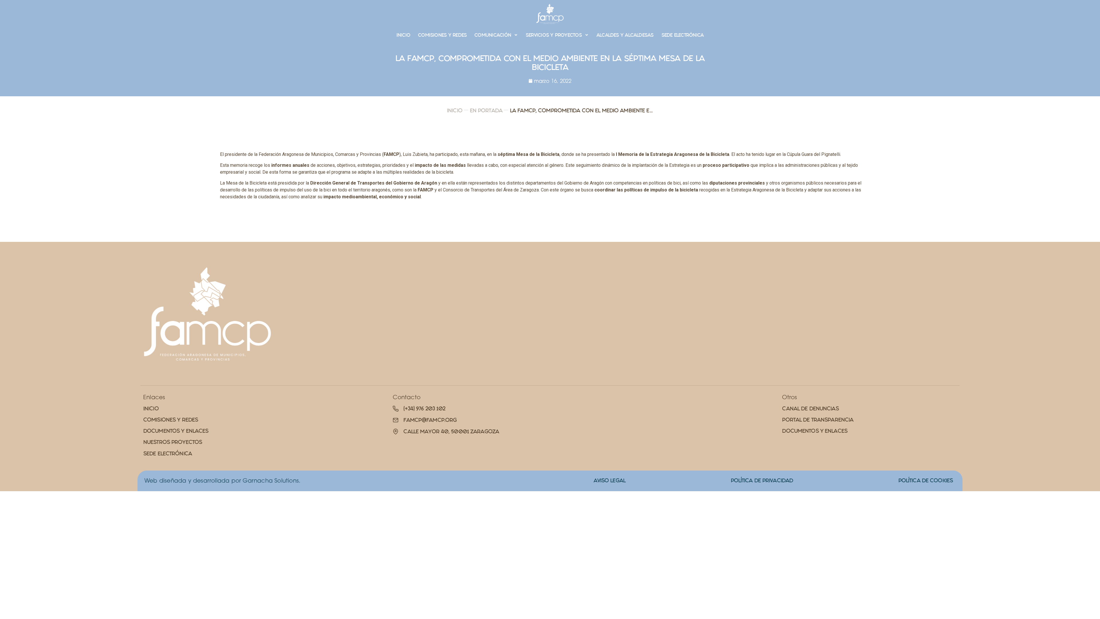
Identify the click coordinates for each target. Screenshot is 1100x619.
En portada (486, 110)
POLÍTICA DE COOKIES (925, 480)
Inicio (403, 35)
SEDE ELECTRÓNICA (682, 35)
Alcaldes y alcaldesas (625, 35)
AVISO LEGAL (609, 480)
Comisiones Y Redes (442, 35)
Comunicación (492, 35)
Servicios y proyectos (554, 35)
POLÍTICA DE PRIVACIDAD (762, 480)
